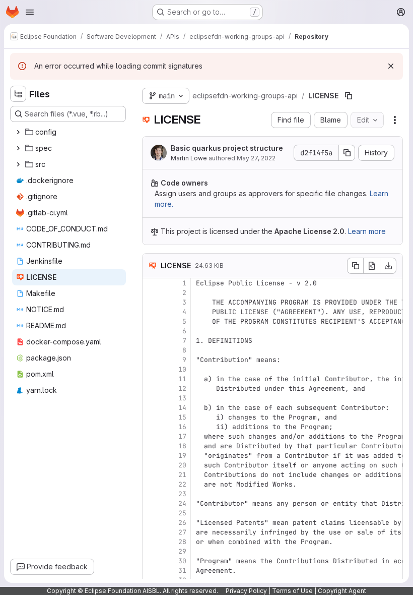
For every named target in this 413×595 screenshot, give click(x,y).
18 (182, 446)
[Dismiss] (391, 66)
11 (182, 379)
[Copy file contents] (355, 266)
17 (182, 436)
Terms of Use (292, 590)
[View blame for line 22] (151, 484)
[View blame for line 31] (151, 570)
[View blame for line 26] (151, 522)
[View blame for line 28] (151, 542)
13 (182, 398)
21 (182, 474)
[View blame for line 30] (151, 561)
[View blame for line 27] (151, 532)
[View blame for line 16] (151, 427)
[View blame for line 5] (151, 321)
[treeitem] (69, 132)
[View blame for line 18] (151, 446)
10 (182, 369)
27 (182, 532)
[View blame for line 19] (151, 455)
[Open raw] (372, 266)
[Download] (388, 266)
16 (182, 427)
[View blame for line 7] (151, 340)
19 (182, 455)
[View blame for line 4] (151, 312)
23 (182, 494)
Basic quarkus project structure (227, 148)
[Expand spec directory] (18, 148)
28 (182, 542)
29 (182, 551)
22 (182, 484)
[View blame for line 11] (151, 379)
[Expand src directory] (18, 164)
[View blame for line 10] (151, 369)
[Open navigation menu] (30, 12)
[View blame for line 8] (151, 350)
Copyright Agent (342, 590)
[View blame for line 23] (151, 494)
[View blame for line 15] (151, 417)
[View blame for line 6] (151, 331)
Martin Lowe (189, 158)
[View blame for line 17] (151, 436)
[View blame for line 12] (151, 388)
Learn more (367, 231)
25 (182, 513)
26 (182, 522)
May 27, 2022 (256, 158)
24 (182, 503)
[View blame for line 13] (151, 398)
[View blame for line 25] (151, 513)
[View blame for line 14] (151, 407)
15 (182, 417)
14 (182, 407)
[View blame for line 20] (151, 465)
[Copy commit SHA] (347, 153)
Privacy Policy (246, 590)
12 (182, 388)
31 (182, 570)
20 (182, 465)
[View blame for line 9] (151, 360)
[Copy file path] (348, 96)
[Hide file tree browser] (18, 94)
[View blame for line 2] (151, 293)
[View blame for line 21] (151, 475)
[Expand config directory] (18, 132)
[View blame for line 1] (151, 283)
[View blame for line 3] (151, 302)
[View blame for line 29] (151, 551)
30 (182, 561)
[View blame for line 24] (151, 503)
